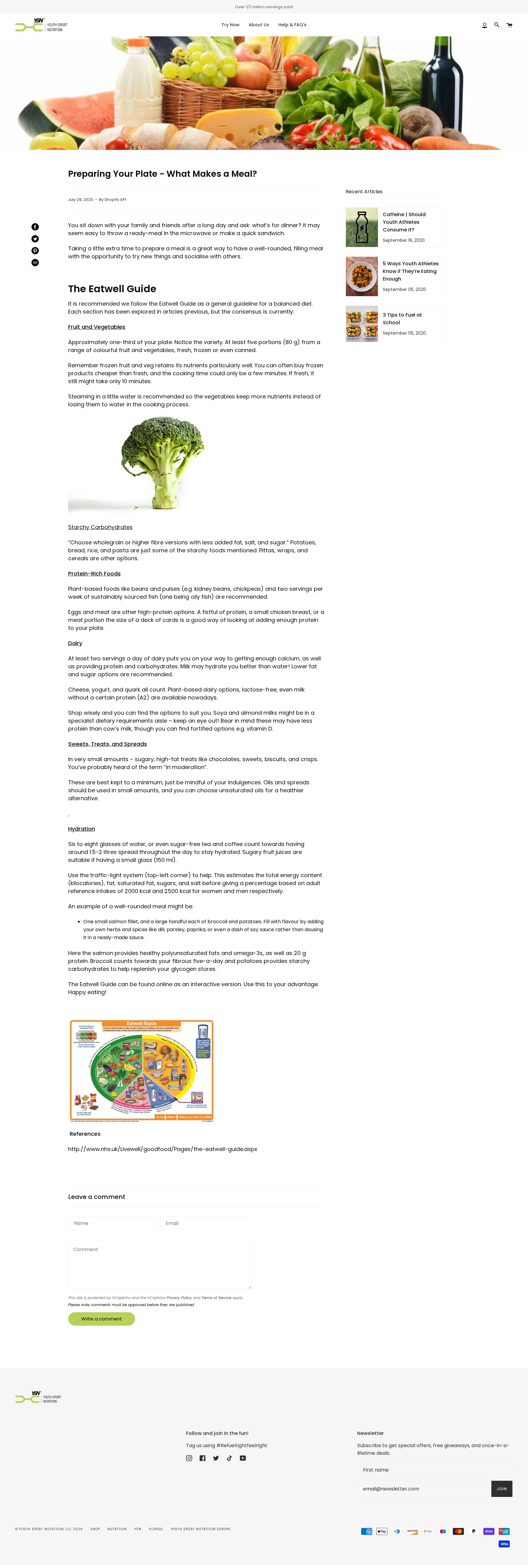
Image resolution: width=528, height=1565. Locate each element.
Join (502, 1488)
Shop (95, 1529)
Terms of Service (216, 1297)
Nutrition (117, 1529)
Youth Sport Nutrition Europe (201, 1529)
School (156, 1529)
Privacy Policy (179, 1297)
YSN (138, 1529)
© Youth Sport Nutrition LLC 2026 (49, 1529)
